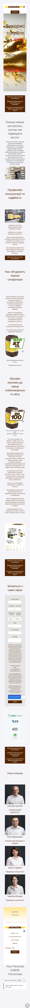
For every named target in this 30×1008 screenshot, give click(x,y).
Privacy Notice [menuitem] (15, 915)
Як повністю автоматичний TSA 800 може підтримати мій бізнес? (15, 109)
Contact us (15, 12)
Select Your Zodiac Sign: (11, 980)
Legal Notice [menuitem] (15, 912)
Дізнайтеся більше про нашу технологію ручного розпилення (15, 103)
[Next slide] (23, 351)
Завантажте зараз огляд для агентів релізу (15, 97)
